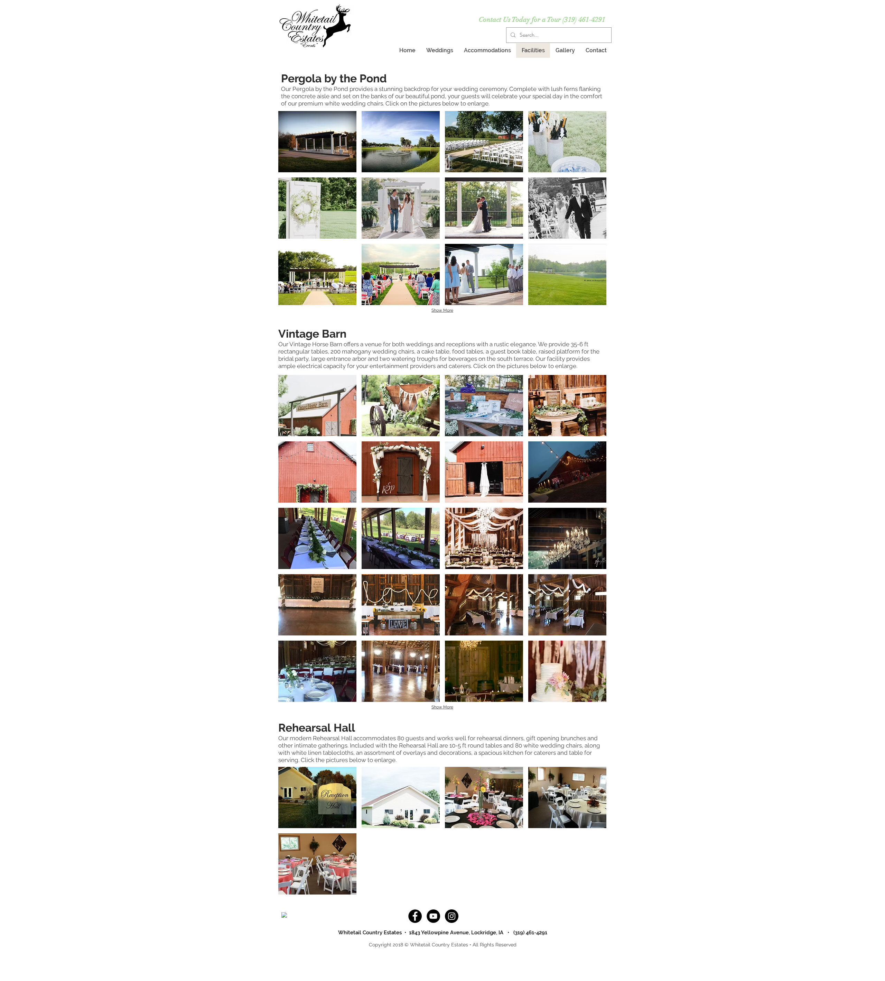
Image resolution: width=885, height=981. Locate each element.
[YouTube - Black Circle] (433, 916)
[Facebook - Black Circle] (415, 916)
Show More (442, 310)
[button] (317, 141)
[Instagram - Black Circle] (451, 916)
